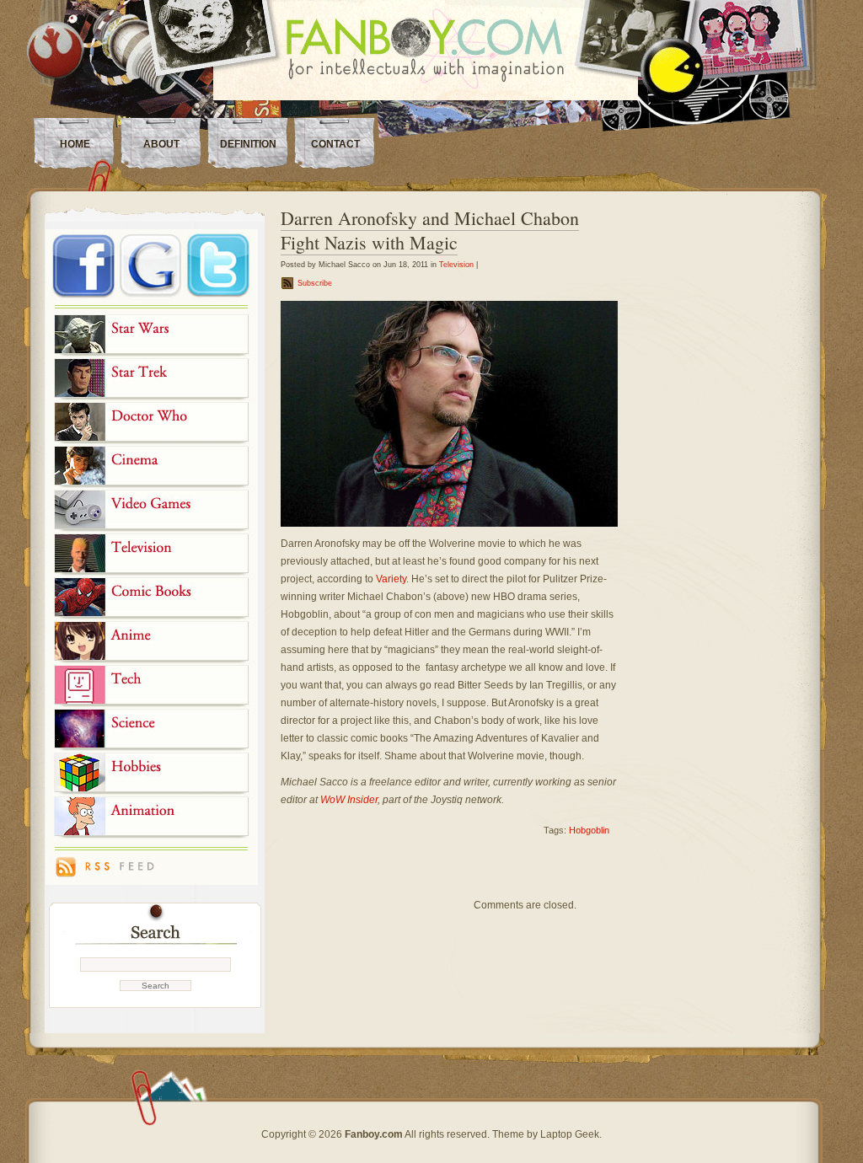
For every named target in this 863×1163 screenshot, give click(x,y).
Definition (248, 144)
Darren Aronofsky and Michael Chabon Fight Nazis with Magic (430, 230)
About (161, 144)
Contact (335, 144)
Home (75, 144)
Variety (391, 579)
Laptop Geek (569, 1134)
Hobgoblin (589, 830)
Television (456, 264)
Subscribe (314, 283)
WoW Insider (349, 800)
